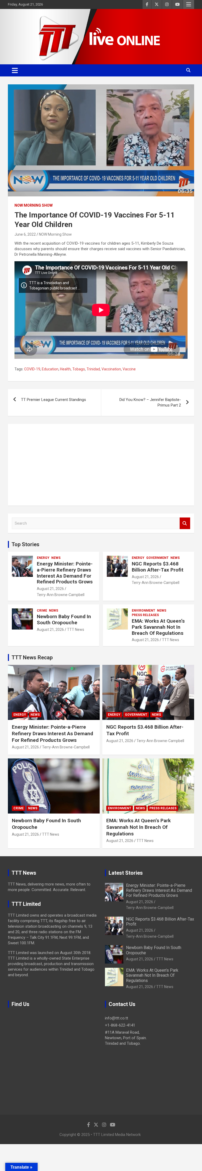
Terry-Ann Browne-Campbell (60, 595)
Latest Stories (126, 873)
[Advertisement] (101, 465)
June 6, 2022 (25, 234)
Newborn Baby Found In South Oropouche (64, 619)
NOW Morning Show (33, 205)
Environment (143, 610)
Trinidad (93, 369)
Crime (42, 610)
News (55, 558)
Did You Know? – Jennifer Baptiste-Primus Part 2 (150, 402)
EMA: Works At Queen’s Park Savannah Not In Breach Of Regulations (158, 627)
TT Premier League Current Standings (53, 399)
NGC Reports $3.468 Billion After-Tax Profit (157, 567)
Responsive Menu (188, 4)
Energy (43, 558)
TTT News (75, 629)
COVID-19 (32, 369)
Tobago (78, 369)
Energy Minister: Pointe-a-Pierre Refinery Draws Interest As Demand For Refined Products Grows (65, 573)
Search (185, 523)
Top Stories (25, 544)
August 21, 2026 (50, 589)
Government (157, 558)
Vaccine (129, 369)
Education (50, 369)
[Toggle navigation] (15, 70)
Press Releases (145, 615)
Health (65, 369)
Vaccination (111, 369)
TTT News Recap (32, 657)
